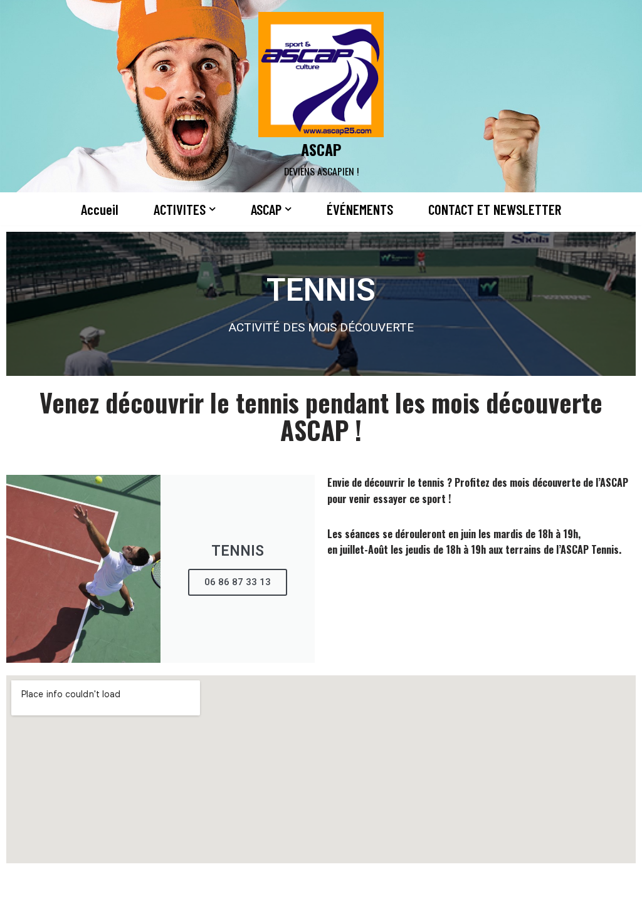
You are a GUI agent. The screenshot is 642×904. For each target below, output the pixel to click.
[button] (212, 208)
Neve (20, 887)
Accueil (99, 209)
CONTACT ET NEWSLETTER (494, 209)
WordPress (138, 887)
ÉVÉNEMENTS (360, 209)
